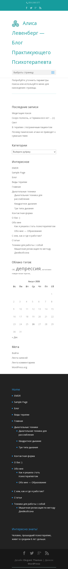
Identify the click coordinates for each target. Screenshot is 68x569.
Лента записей (20, 357)
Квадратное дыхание (25, 203)
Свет (14, 122)
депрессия (28, 268)
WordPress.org (19, 367)
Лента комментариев (23, 362)
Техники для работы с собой (27, 245)
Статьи (16, 240)
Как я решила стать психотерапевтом (34, 226)
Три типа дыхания (24, 208)
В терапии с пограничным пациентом (32, 127)
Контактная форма (22, 213)
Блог (14, 177)
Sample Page (18, 172)
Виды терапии (19, 182)
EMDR (15, 167)
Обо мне (16, 222)
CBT (13, 269)
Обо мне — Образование (28, 230)
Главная (16, 186)
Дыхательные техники (24, 191)
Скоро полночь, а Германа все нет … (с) (33, 117)
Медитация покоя (21, 113)
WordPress (34, 563)
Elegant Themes (32, 560)
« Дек (15, 337)
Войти (15, 353)
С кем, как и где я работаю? (27, 235)
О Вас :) (16, 217)
